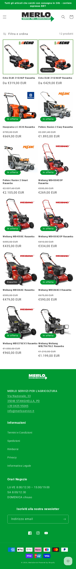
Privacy (12, 457)
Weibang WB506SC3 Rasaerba (54, 290)
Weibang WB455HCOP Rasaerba (50, 182)
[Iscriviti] (64, 519)
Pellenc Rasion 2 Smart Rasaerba (15, 182)
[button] (5, 17)
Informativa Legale (19, 465)
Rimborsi (12, 449)
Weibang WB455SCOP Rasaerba (55, 236)
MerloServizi (33, 562)
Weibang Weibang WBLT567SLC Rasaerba (51, 345)
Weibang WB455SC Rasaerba (18, 236)
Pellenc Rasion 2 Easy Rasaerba (55, 127)
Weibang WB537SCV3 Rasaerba (20, 343)
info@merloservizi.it (20, 411)
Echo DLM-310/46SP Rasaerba (55, 78)
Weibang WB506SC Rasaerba (18, 290)
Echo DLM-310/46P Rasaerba (19, 78)
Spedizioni (13, 440)
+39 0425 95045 (17, 406)
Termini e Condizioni (19, 432)
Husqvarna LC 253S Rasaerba (19, 127)
